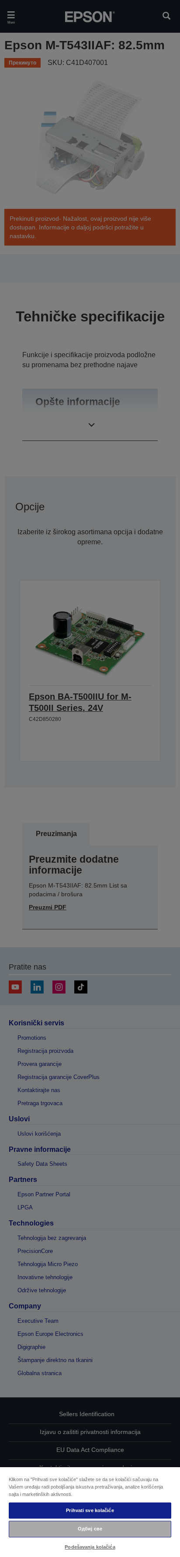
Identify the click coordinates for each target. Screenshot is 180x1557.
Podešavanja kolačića (90, 1547)
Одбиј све (90, 1528)
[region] (90, 1511)
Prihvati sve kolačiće (90, 1510)
